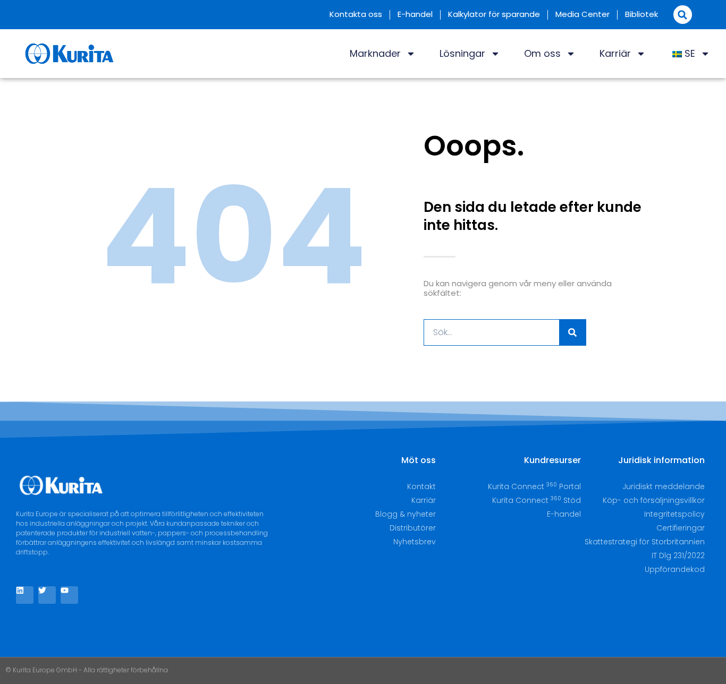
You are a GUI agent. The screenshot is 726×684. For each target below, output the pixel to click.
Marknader (375, 53)
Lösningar (462, 53)
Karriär (615, 53)
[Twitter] (47, 595)
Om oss (542, 53)
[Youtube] (69, 595)
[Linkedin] (24, 595)
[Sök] (572, 332)
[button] (682, 14)
